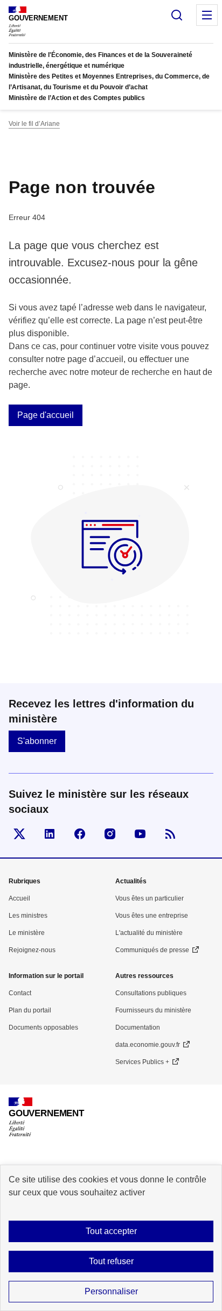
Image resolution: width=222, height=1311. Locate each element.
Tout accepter (111, 1231)
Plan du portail (30, 1010)
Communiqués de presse (152, 950)
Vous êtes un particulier (149, 898)
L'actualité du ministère (149, 933)
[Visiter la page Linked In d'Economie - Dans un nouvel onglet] (49, 834)
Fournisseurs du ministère (153, 1010)
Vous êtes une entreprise (151, 915)
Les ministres (28, 915)
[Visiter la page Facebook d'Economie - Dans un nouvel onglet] (80, 834)
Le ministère (27, 933)
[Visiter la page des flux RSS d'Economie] (170, 834)
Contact (20, 993)
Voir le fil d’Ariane (34, 123)
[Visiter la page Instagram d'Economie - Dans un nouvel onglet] (110, 834)
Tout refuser (111, 1261)
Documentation (137, 1027)
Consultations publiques (150, 993)
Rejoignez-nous (32, 950)
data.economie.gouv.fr (147, 1044)
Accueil (19, 898)
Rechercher (177, 15)
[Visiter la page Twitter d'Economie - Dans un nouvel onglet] (19, 834)
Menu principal (207, 15)
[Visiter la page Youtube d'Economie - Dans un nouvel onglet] (140, 834)
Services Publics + (142, 1062)
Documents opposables (43, 1027)
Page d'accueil (45, 415)
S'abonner (37, 741)
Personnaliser (111, 1291)
